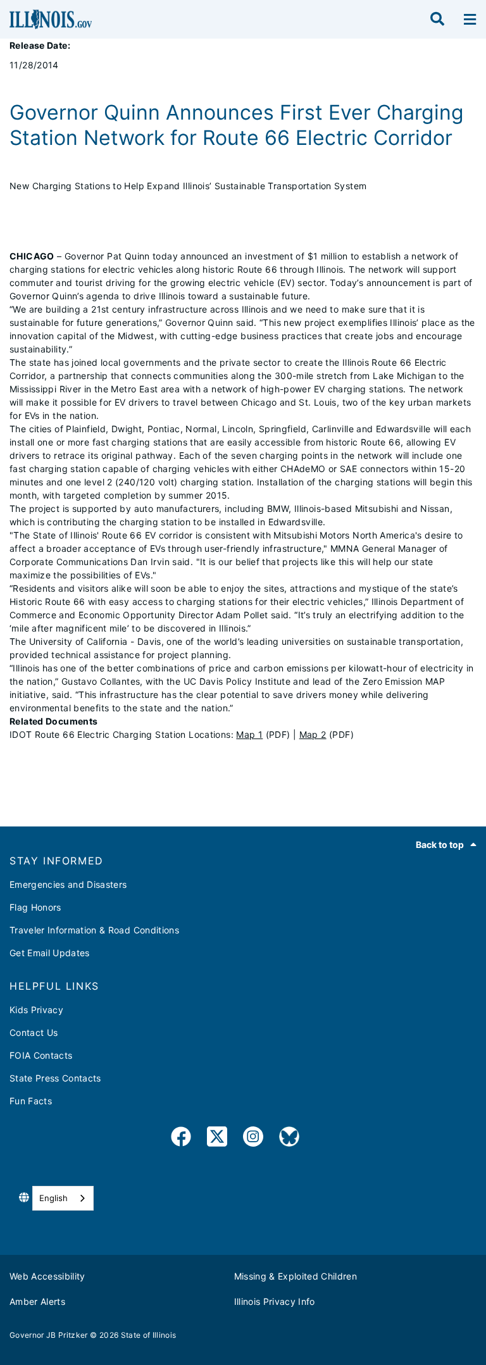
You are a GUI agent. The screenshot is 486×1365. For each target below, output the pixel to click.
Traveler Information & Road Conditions (94, 930)
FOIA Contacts (40, 1055)
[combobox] (63, 1198)
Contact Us (33, 1032)
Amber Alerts (37, 1301)
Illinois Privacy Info (274, 1301)
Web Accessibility (47, 1276)
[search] (437, 19)
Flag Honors (35, 907)
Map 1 (249, 734)
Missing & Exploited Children (296, 1276)
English (53, 1198)
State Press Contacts (55, 1078)
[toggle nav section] (470, 20)
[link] (181, 1138)
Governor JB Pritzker (48, 1335)
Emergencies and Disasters (68, 884)
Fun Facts (30, 1100)
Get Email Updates (49, 952)
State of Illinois (149, 1335)
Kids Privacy (36, 1009)
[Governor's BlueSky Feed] (289, 1138)
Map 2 (313, 734)
